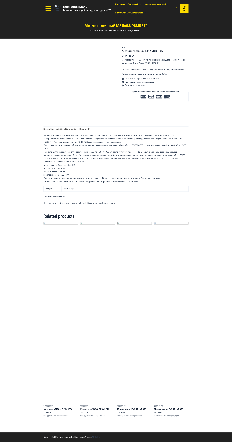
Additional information (66, 129)
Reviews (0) (85, 129)
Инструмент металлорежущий (144, 69)
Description (49, 129)
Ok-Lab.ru (96, 437)
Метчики (161, 69)
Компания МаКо (75, 6)
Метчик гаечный (177, 69)
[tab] (49, 129)
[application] (139, 4)
